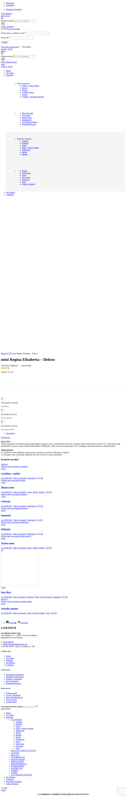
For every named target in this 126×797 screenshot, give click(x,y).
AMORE (14, 770)
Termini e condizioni (14, 679)
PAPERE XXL (17, 768)
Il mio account (11, 693)
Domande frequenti (13, 683)
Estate (24, 145)
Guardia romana (9, 608)
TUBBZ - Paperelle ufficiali (33, 97)
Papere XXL (27, 118)
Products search (7, 21)
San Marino (10, 663)
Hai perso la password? (10, 47)
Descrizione (10, 433)
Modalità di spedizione (15, 677)
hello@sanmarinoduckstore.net (15, 644)
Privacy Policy (11, 700)
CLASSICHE (6, 478)
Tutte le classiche (28, 184)
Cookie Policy (11, 702)
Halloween (26, 150)
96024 (10, 642)
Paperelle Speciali (29, 124)
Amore (24, 95)
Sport (24, 175)
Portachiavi (26, 115)
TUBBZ (14, 773)
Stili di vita (26, 177)
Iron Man (6, 592)
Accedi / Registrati (13, 695)
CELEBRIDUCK (18, 757)
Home (3, 353)
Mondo (25, 154)
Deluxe (25, 90)
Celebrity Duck (28, 92)
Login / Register (12, 784)
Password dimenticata (14, 697)
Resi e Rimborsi (12, 681)
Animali (25, 141)
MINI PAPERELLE (19, 764)
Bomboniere (27, 120)
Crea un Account (13, 29)
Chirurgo (5, 501)
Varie (24, 182)
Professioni (26, 173)
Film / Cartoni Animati (43, 597)
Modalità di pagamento (15, 675)
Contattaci (10, 665)
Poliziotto (5, 529)
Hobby (24, 152)
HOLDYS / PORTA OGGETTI (23, 751)
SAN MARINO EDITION (21, 775)
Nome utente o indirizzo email (13, 33)
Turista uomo (8, 543)
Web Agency (31, 707)
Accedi (4, 42)
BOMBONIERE (17, 766)
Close (3, 469)
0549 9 (5, 642)
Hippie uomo (7, 487)
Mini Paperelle (27, 113)
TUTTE (9, 353)
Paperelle (9, 660)
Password (5, 38)
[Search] (3, 24)
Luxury (25, 88)
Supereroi (25, 180)
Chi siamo (10, 658)
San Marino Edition (29, 122)
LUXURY (15, 753)
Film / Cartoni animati (30, 148)
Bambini (25, 143)
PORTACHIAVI (17, 762)
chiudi (3, 790)
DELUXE (15, 755)
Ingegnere (6, 515)
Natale (24, 171)
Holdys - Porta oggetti (30, 86)
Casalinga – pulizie (10, 473)
